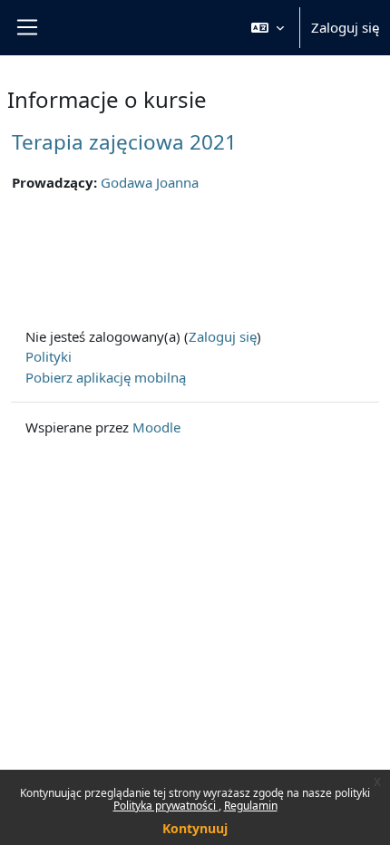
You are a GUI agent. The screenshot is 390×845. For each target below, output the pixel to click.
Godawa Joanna (150, 182)
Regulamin (251, 805)
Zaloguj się (345, 27)
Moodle (156, 427)
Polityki (48, 356)
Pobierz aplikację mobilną (105, 377)
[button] (267, 27)
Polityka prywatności (166, 805)
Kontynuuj (195, 828)
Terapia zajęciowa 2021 (124, 142)
